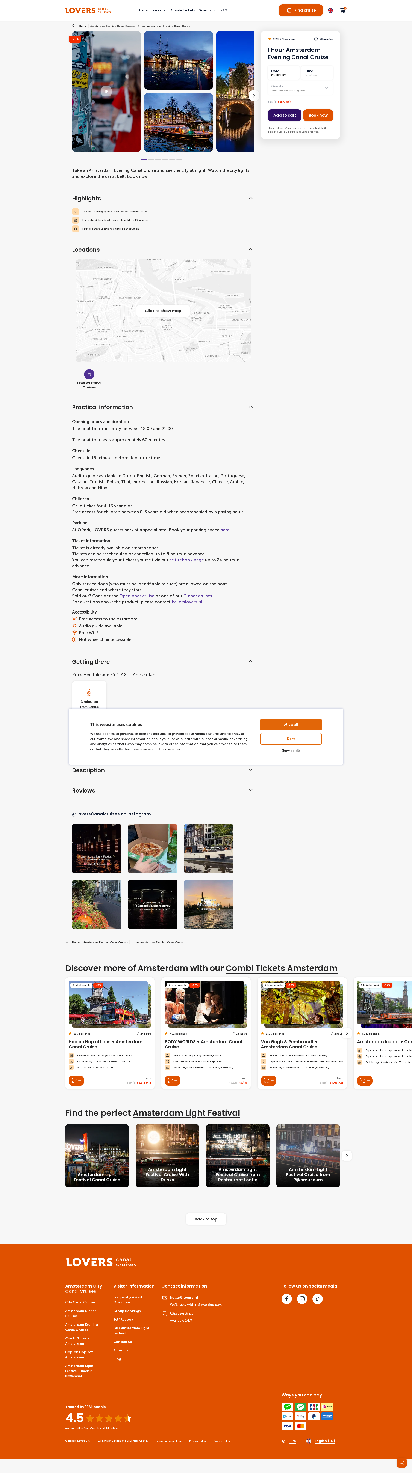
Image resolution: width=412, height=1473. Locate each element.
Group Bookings (127, 1311)
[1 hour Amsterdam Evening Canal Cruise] (88, 10)
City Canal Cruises (80, 1302)
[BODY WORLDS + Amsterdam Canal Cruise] (206, 1033)
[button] (153, 10)
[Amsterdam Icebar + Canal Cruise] (365, 1081)
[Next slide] (254, 95)
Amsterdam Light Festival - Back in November (79, 1371)
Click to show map (163, 310)
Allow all (291, 725)
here (224, 529)
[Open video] (106, 91)
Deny (291, 739)
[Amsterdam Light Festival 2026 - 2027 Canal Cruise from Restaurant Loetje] (238, 1155)
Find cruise (305, 10)
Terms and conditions (168, 1441)
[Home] (101, 1265)
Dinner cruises (197, 595)
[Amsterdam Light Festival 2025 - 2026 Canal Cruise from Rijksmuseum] (308, 1155)
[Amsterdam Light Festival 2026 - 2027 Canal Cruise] (97, 1155)
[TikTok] (317, 1299)
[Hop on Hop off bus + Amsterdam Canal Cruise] (109, 1033)
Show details (291, 751)
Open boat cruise (136, 595)
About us (120, 1350)
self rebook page (187, 559)
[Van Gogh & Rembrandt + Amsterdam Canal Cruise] (302, 1033)
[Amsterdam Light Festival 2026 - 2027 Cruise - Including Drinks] (167, 1155)
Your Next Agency (137, 1440)
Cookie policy (221, 1441)
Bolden (116, 1440)
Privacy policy (197, 1441)
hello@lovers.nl (187, 601)
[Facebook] (287, 1299)
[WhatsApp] (402, 1463)
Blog (117, 1359)
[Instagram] (302, 1299)
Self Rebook (123, 1319)
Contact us (122, 1342)
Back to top (206, 1219)
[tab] (144, 159)
